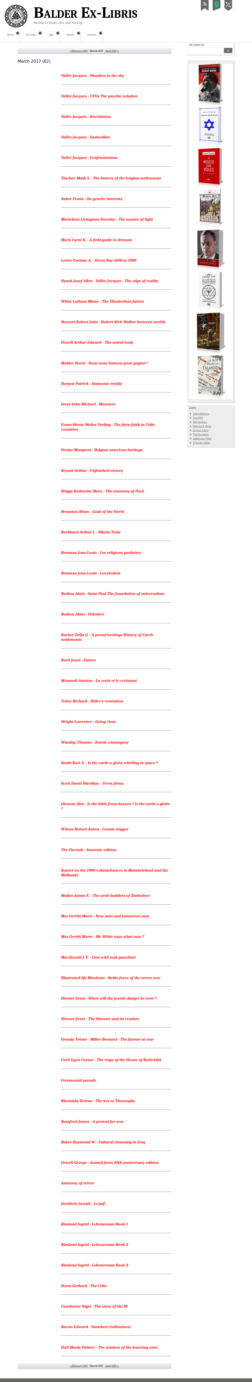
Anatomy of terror (77, 1183)
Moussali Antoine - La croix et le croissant (99, 680)
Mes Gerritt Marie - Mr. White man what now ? (102, 936)
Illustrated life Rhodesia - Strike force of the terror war (110, 977)
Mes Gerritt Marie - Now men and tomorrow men (105, 916)
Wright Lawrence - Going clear (88, 721)
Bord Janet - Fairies (78, 660)
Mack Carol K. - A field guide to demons (96, 239)
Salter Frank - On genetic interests (91, 198)
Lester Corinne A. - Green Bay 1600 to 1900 (98, 260)
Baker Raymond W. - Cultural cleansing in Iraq (103, 1142)
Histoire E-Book (202, 426)
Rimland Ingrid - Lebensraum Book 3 (94, 1265)
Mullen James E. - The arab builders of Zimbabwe (105, 895)
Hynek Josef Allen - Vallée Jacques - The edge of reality (109, 280)
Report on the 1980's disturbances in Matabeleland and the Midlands (114, 872)
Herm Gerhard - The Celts (84, 1285)
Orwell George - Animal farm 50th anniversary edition (110, 1162)
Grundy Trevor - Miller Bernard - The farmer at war (107, 1039)
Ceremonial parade (78, 1080)
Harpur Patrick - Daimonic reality (91, 383)
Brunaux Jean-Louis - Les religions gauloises (101, 552)
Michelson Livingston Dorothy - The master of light (107, 219)
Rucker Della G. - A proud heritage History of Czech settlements (107, 637)
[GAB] (216, 10)
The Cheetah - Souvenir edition (88, 849)
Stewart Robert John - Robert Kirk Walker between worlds (113, 321)
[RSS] (204, 10)
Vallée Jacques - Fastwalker (85, 137)
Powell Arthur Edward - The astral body (97, 342)
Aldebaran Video (202, 438)
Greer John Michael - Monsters (88, 404)
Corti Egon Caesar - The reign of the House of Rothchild (111, 1059)
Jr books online (201, 442)
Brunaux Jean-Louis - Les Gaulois (90, 573)
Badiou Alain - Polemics (82, 614)
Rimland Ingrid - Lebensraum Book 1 (94, 1224)
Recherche (196, 45)
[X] (228, 10)
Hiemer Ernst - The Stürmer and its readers (100, 1018)
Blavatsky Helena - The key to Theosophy (98, 1100)
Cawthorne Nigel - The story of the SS (94, 1306)
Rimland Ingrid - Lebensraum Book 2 (94, 1244)
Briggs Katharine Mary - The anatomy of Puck (102, 491)
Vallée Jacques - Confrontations (89, 157)
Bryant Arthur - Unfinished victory (92, 470)
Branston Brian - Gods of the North (92, 511)
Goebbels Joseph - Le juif (83, 1203)
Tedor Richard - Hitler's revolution (92, 701)
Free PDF (198, 418)
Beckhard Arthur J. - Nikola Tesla (90, 532)
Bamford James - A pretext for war (92, 1121)
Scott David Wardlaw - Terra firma (92, 783)
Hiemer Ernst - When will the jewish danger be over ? (109, 998)
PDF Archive (200, 422)
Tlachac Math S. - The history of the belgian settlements (111, 178)
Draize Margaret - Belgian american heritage (102, 449)
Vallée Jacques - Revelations (86, 116)
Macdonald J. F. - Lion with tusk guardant (98, 957)
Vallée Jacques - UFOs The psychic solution (99, 96)
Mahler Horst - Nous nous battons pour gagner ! (104, 363)
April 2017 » (112, 51)
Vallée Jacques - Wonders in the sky (92, 75)
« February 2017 (79, 51)
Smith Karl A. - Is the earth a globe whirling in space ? (109, 762)
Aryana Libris (200, 430)
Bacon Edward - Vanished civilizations (96, 1326)
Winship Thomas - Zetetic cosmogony (95, 742)
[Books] (211, 398)
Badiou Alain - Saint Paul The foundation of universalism (113, 593)
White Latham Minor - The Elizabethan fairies (102, 301)
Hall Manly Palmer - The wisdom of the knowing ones (109, 1347)
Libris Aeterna (201, 414)
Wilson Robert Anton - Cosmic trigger (95, 829)
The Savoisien (200, 434)
